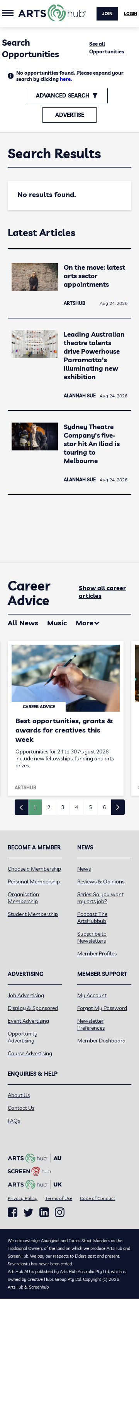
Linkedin (44, 1212)
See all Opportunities (106, 48)
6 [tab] (104, 807)
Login (130, 13)
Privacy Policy (22, 1198)
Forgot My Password (102, 1008)
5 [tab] (90, 807)
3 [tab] (62, 807)
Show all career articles (102, 591)
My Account (92, 995)
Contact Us (21, 1107)
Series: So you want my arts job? (100, 898)
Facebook (12, 1212)
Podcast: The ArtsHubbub (92, 917)
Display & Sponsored (33, 1008)
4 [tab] (76, 807)
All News (23, 622)
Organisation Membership (23, 898)
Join (107, 13)
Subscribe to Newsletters (92, 937)
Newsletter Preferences (91, 1024)
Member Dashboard (101, 1040)
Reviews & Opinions (100, 881)
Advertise (69, 114)
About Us (19, 1095)
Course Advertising (30, 1053)
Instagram (59, 1212)
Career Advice (29, 593)
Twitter (28, 1212)
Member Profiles (97, 953)
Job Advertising (26, 995)
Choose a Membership (34, 868)
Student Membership (33, 914)
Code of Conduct (97, 1198)
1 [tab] (34, 807)
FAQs (14, 1120)
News (84, 868)
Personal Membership (34, 881)
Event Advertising (28, 1020)
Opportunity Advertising (22, 1037)
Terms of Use (58, 1198)
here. (66, 79)
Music (57, 622)
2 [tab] (48, 807)
